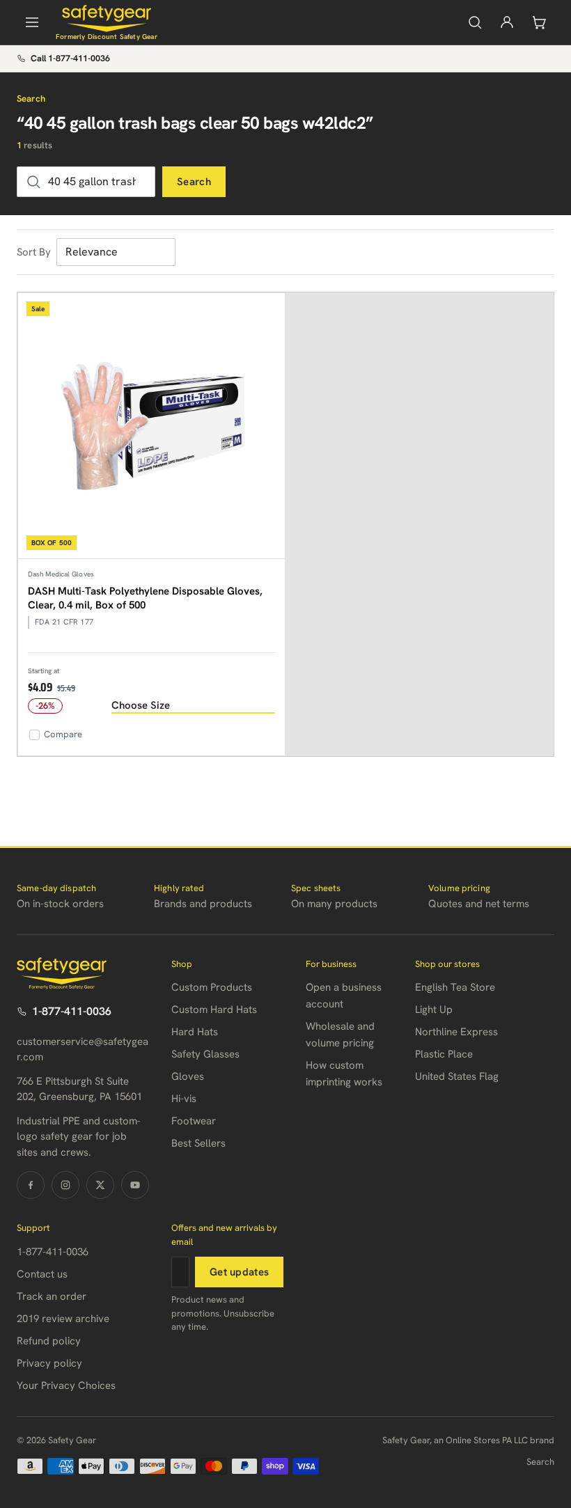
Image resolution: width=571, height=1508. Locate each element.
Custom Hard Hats (214, 1009)
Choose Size (140, 705)
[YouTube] (135, 1185)
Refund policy (49, 1341)
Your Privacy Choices (66, 1385)
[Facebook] (31, 1185)
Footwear (193, 1121)
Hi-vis (183, 1099)
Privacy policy (49, 1363)
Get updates (239, 1272)
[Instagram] (65, 1185)
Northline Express (456, 1032)
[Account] (507, 22)
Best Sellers (198, 1143)
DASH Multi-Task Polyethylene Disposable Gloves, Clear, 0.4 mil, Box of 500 (145, 598)
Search (194, 182)
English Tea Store (455, 987)
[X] (100, 1185)
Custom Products (211, 987)
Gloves (187, 1076)
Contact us (42, 1274)
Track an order (51, 1296)
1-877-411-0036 (71, 1011)
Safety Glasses (205, 1054)
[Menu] (32, 22)
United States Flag (457, 1076)
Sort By (34, 252)
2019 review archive (63, 1319)
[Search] (475, 22)
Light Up (434, 1009)
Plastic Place (444, 1054)
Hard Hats (194, 1032)
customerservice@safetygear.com (82, 1050)
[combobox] (86, 181)
